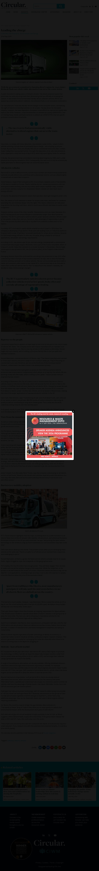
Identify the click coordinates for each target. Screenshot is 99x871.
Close (73, 411)
